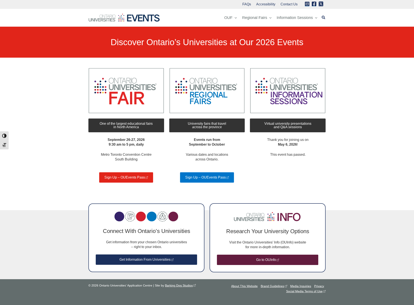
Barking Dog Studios (179, 285)
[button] (234, 17)
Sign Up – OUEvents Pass (124, 177)
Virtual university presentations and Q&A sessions (287, 125)
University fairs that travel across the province (207, 125)
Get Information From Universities (145, 259)
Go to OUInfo (266, 260)
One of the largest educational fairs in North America (126, 125)
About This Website (244, 286)
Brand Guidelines (272, 286)
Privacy (319, 286)
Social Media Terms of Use (304, 291)
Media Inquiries (300, 286)
